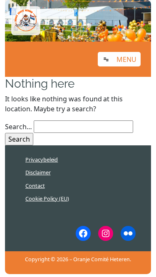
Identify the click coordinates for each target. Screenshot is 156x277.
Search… (18, 126)
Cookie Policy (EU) (47, 198)
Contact (35, 185)
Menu (126, 59)
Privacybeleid (41, 159)
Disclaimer (38, 172)
